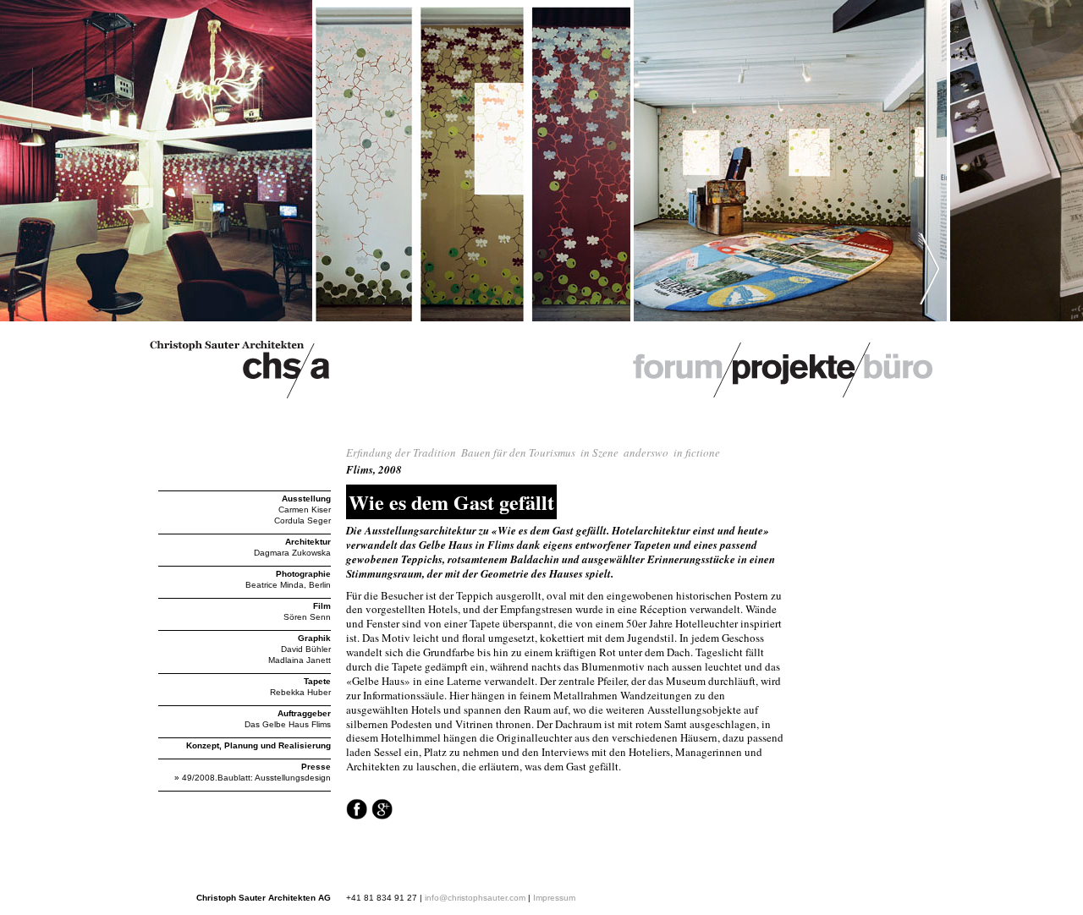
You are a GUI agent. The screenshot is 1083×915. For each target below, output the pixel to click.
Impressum (554, 897)
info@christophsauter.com (475, 897)
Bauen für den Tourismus (518, 452)
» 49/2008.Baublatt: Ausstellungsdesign (252, 777)
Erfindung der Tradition (401, 452)
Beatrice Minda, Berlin (288, 584)
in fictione (696, 452)
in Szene (599, 452)
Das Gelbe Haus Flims (288, 724)
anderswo (646, 452)
